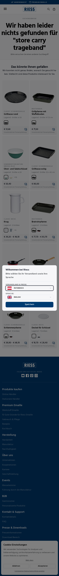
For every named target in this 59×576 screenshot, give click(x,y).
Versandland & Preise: (16, 285)
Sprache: (10, 294)
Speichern (29, 304)
